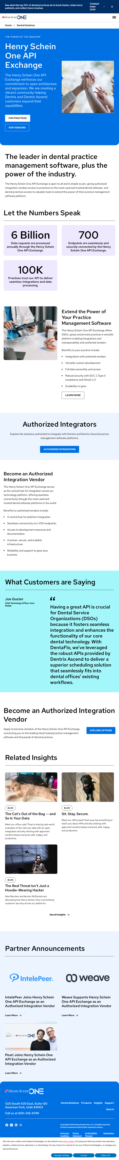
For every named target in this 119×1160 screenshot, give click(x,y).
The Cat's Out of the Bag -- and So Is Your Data (30, 816)
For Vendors (17, 127)
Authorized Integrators (60, 449)
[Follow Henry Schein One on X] (11, 1125)
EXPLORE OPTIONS (101, 730)
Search (110, 1109)
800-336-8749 (28, 1113)
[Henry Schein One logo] (14, 18)
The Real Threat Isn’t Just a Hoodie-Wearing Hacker (27, 888)
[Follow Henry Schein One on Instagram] (20, 1125)
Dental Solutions (70, 1102)
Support (109, 1102)
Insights (98, 1102)
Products (86, 1102)
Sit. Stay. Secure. (75, 814)
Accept (84, 1155)
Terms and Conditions (64, 1134)
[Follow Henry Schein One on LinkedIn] (16, 1125)
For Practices (18, 118)
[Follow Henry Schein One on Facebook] (7, 1125)
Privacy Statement (77, 1134)
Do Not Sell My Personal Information (91, 1136)
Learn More (73, 395)
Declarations (108, 1133)
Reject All (106, 1155)
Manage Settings (62, 1155)
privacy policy (68, 1141)
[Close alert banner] (112, 6)
